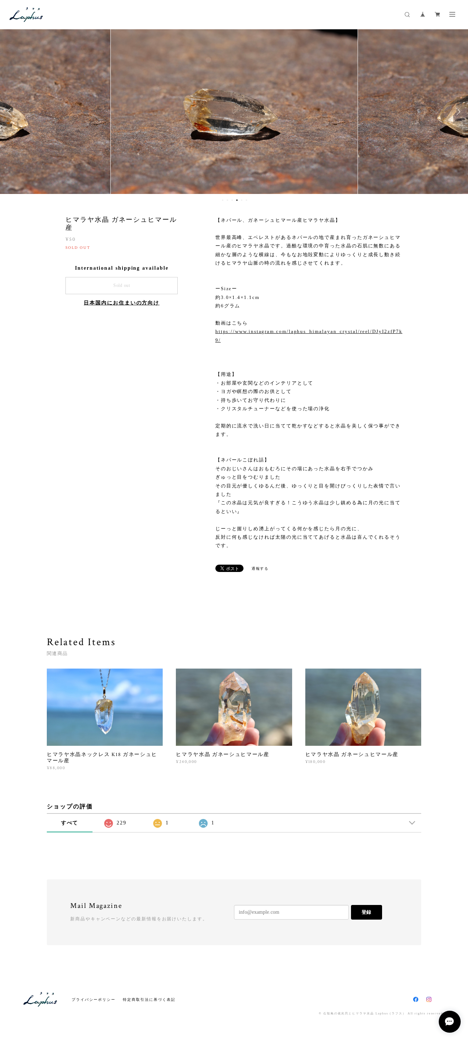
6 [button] (246, 200)
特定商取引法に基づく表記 (149, 1000)
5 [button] (241, 200)
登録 (366, 912)
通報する (260, 568)
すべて (70, 823)
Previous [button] (11, 111)
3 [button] (232, 200)
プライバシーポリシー (93, 1000)
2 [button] (227, 200)
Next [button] (457, 111)
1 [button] (222, 200)
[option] (234, 111)
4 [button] (237, 200)
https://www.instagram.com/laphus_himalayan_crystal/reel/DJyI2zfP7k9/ (309, 336)
